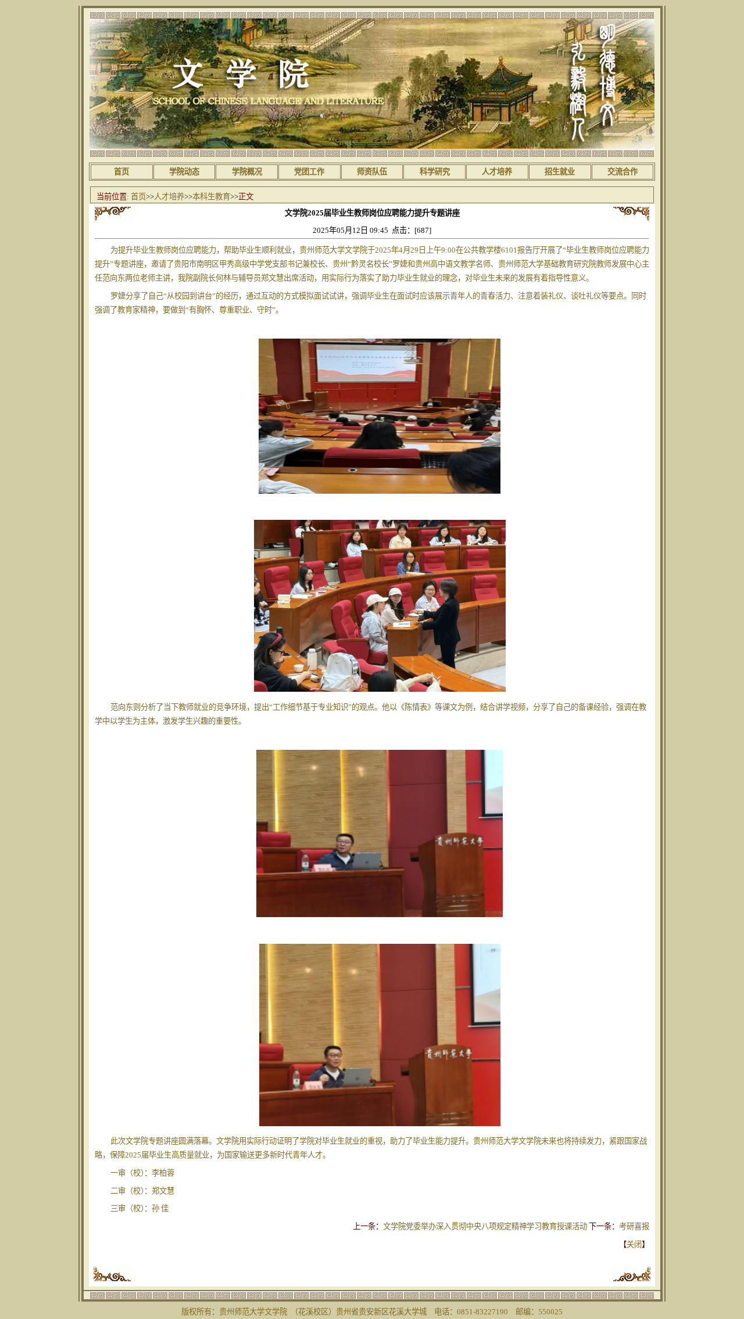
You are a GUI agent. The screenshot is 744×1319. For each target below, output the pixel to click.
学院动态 (184, 171)
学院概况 (247, 171)
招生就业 (560, 171)
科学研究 (435, 171)
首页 (121, 171)
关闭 (634, 1244)
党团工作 (309, 171)
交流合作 (622, 171)
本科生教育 (211, 196)
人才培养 (497, 171)
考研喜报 (634, 1226)
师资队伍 (372, 171)
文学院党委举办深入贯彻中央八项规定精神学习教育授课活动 (485, 1226)
